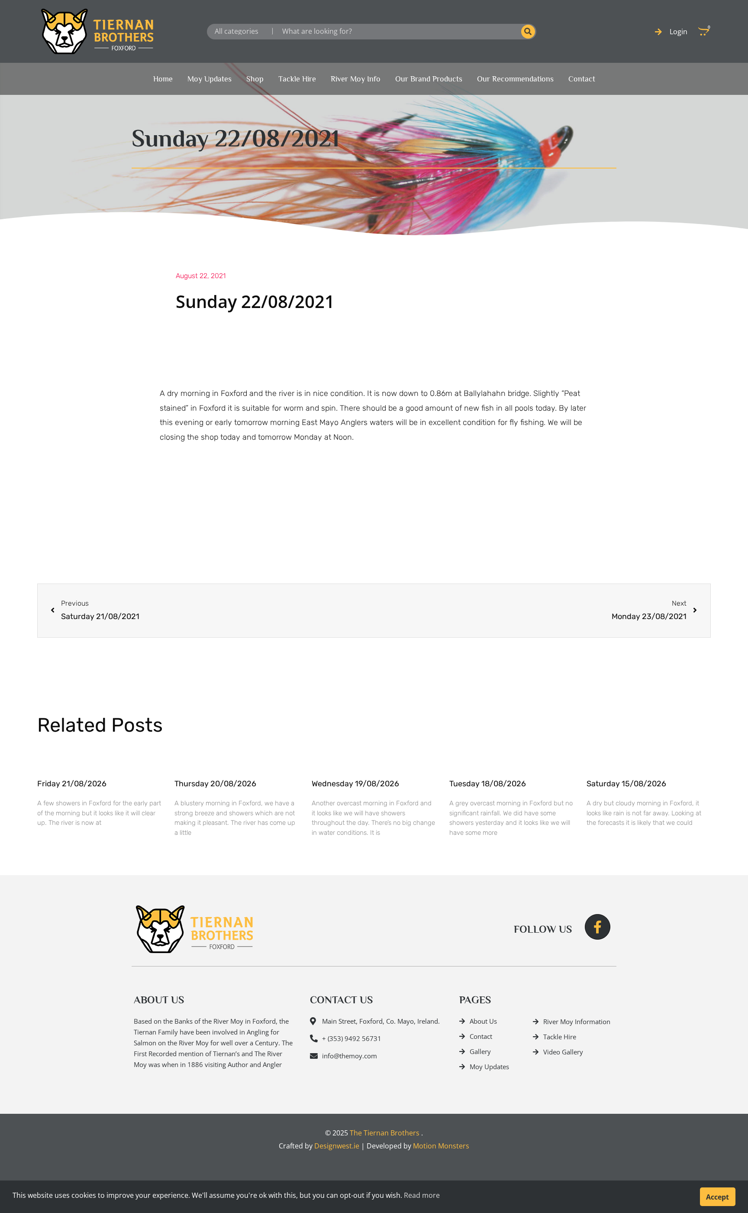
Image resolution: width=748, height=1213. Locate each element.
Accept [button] (717, 1197)
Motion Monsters (441, 1146)
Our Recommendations (515, 79)
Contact (581, 79)
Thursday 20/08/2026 (215, 783)
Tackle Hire (297, 79)
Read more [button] (422, 1195)
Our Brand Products (428, 79)
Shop (255, 79)
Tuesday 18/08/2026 (487, 783)
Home (163, 79)
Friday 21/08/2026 (71, 783)
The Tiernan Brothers (384, 1133)
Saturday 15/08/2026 (626, 783)
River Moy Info (355, 79)
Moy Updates (209, 79)
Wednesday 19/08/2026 (355, 783)
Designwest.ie (336, 1146)
